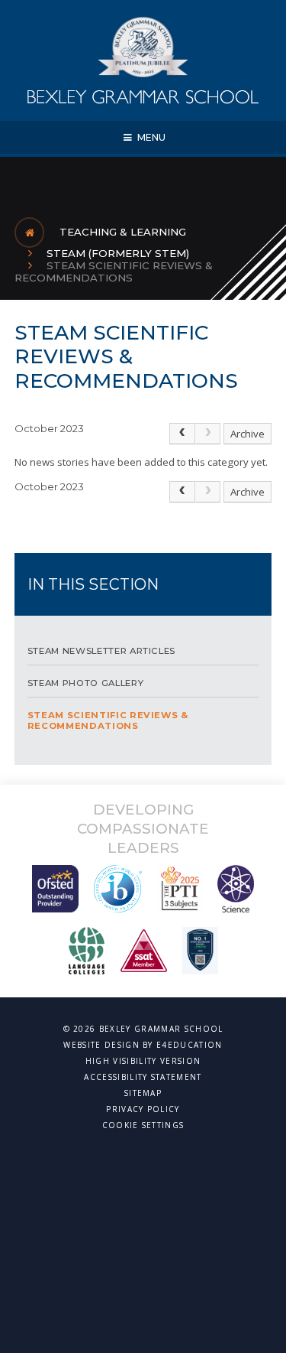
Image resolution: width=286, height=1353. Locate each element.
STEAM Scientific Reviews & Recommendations (113, 271)
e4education (189, 1044)
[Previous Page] (182, 433)
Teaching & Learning (122, 232)
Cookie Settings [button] (143, 1125)
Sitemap (143, 1093)
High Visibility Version (143, 1060)
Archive (247, 434)
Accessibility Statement (142, 1077)
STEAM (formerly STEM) (118, 253)
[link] (208, 433)
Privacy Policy (142, 1109)
